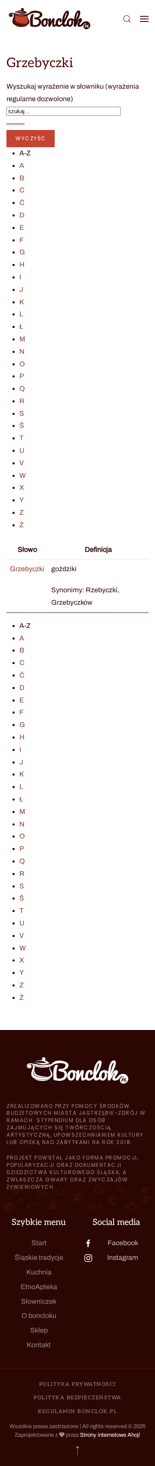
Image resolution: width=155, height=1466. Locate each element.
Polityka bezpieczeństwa (77, 1398)
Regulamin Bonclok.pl (77, 1411)
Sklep (39, 1330)
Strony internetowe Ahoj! (110, 1435)
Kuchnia (39, 1272)
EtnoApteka (39, 1286)
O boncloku (39, 1315)
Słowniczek (38, 1301)
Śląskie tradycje (39, 1257)
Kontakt (39, 1344)
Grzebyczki (27, 568)
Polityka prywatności (77, 1384)
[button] (127, 18)
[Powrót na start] (49, 18)
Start (38, 1242)
